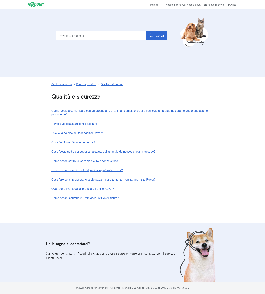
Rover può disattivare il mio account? (75, 124)
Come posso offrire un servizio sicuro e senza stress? (85, 161)
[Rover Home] (36, 4)
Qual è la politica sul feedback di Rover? (77, 133)
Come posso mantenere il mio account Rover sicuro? (85, 198)
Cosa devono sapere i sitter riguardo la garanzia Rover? (87, 170)
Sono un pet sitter (86, 84)
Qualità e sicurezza (112, 84)
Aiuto (233, 4)
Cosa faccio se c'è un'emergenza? (73, 142)
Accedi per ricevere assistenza (183, 4)
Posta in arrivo (215, 4)
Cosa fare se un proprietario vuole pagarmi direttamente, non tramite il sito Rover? (103, 179)
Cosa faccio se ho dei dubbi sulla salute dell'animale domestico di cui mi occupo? (103, 151)
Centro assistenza (61, 84)
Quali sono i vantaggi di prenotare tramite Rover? (82, 188)
